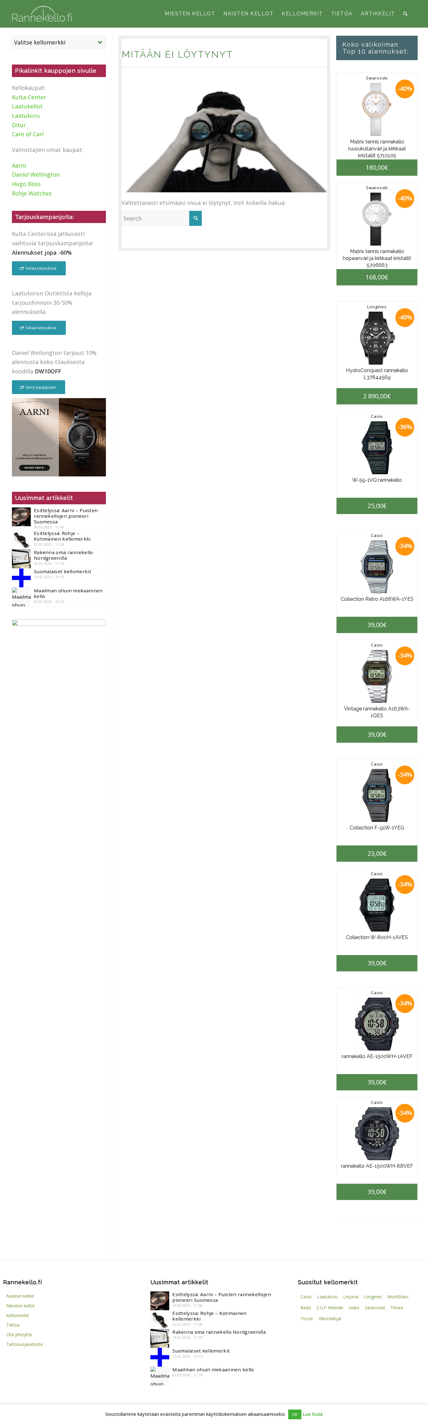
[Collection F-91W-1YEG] (377, 795)
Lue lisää (313, 1414)
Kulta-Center (29, 97)
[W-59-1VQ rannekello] (377, 447)
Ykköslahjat (330, 1319)
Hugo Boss (26, 184)
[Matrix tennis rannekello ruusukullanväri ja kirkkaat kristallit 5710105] (377, 109)
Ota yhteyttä (19, 1334)
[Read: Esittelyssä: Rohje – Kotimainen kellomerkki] (21, 539)
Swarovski (377, 78)
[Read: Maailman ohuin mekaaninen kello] (21, 597)
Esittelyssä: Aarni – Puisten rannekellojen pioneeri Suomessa (66, 516)
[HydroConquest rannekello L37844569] (377, 338)
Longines (376, 306)
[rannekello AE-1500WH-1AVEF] (377, 1024)
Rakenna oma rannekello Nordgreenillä (63, 555)
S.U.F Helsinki (329, 1308)
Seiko (353, 1308)
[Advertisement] (59, 740)
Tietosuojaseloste (24, 1344)
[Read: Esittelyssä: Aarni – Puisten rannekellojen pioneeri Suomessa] (21, 516)
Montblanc (398, 1297)
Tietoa (12, 1325)
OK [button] (295, 1414)
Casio (377, 416)
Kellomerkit (17, 1315)
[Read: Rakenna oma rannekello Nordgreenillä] (21, 558)
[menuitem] (190, 14)
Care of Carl (28, 134)
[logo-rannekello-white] (42, 14)
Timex (396, 1308)
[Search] (405, 14)
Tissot (306, 1319)
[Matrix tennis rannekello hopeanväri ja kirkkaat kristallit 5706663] (377, 219)
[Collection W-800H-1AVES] (377, 905)
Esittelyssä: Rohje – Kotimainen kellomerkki (62, 536)
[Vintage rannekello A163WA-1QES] (377, 676)
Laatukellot (27, 106)
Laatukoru (26, 115)
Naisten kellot (20, 1296)
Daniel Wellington (36, 174)
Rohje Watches (32, 193)
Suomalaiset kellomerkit (62, 571)
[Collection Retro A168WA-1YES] (377, 566)
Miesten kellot (20, 1306)
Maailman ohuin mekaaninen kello (68, 593)
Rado (305, 1308)
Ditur (19, 125)
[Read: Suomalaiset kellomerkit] (21, 578)
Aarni (19, 165)
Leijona (350, 1297)
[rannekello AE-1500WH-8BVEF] (377, 1133)
